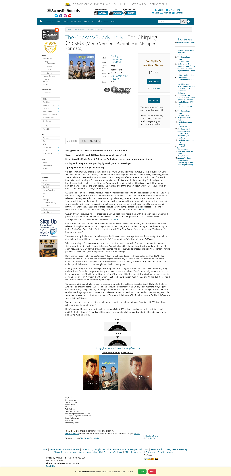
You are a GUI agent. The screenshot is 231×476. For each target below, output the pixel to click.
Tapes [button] (86, 21)
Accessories (47, 93)
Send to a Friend (151, 436)
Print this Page (151, 438)
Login (160, 9)
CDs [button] (79, 21)
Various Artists (186, 148)
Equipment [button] (50, 21)
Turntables (46, 129)
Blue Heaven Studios (116, 449)
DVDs (45, 144)
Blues (45, 181)
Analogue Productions (138, 449)
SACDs (45, 150)
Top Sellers (185, 39)
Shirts (45, 172)
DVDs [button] (66, 21)
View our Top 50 (185, 163)
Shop (44, 55)
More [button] (113, 21)
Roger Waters (185, 159)
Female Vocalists (49, 190)
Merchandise (47, 165)
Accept (142, 471)
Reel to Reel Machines (47, 122)
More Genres (47, 212)
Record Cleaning (48, 118)
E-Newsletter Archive (47, 80)
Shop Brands (47, 67)
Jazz (44, 196)
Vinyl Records (48, 153)
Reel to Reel (47, 147)
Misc (44, 159)
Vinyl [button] (59, 21)
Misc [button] (93, 21)
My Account (174, 9)
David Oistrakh (186, 80)
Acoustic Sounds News (80, 452)
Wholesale (117, 452)
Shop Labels (47, 70)
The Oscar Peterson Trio (186, 105)
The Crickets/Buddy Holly (94, 37)
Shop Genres (47, 73)
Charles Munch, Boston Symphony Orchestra (186, 97)
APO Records (157, 449)
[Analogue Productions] (116, 12)
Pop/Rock (46, 184)
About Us (97, 452)
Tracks (83, 140)
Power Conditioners (50, 114)
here (142, 209)
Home (44, 449)
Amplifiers (46, 96)
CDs (44, 141)
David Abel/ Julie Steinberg (185, 133)
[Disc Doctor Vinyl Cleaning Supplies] (130, 12)
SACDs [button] (73, 21)
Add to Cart (154, 81)
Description (72, 140)
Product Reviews (49, 76)
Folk (44, 193)
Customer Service (71, 449)
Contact (179, 12)
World (45, 209)
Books (45, 162)
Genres (45, 178)
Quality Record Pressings (176, 449)
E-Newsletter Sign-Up (155, 452)
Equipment (46, 90)
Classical (46, 187)
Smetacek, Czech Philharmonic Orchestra (186, 89)
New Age (46, 199)
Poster (45, 169)
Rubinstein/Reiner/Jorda (186, 69)
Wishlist (167, 12)
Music (44, 135)
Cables (45, 99)
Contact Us (172, 452)
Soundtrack (47, 206)
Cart (156, 12)
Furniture (46, 108)
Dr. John (184, 119)
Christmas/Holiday (49, 202)
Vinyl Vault (100, 449)
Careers (107, 452)
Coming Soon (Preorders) (49, 62)
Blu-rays (46, 138)
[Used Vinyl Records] (101, 12)
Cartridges (46, 102)
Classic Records (61, 452)
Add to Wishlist (154, 88)
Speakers (46, 126)
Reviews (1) (95, 140)
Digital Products (48, 105)
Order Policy (87, 449)
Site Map (46, 84)
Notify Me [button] (153, 100)
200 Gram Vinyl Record (94, 29)
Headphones (47, 111)
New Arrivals (47, 58)
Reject (152, 471)
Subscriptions (102, 21)
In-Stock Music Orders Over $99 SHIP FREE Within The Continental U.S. (120, 4)
